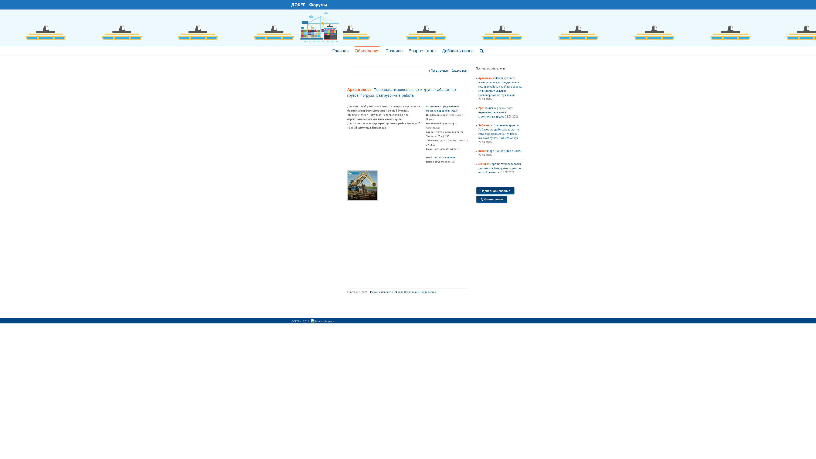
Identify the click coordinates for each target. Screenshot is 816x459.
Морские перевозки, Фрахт (442, 110)
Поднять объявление (495, 191)
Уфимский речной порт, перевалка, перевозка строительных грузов (495, 112)
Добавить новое (458, 50)
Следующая (459, 70)
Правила (394, 50)
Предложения (450, 106)
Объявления (367, 50)
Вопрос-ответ (422, 50)
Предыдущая (439, 70)
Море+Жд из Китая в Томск (499, 151)
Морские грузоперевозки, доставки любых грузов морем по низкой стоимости (499, 168)
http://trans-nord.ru (445, 157)
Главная (340, 50)
